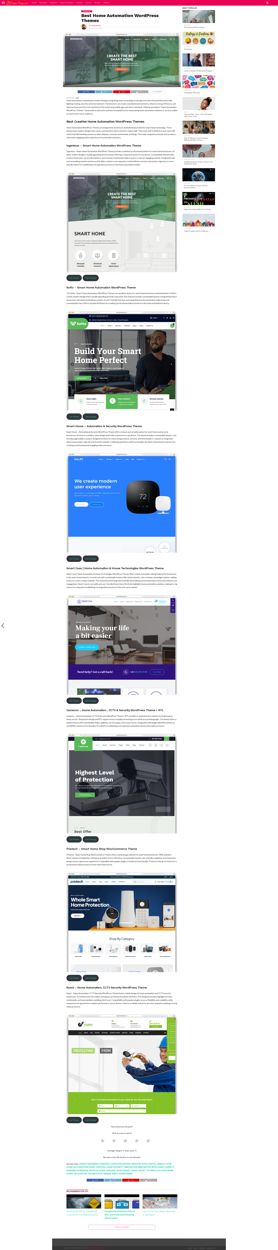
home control (97, 1167)
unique (107, 1174)
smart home (130, 1170)
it (174, 1167)
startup (82, 1174)
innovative (144, 1167)
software (167, 1170)
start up (71, 1174)
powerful (83, 1170)
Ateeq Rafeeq (96, 25)
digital (152, 1164)
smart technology (149, 1170)
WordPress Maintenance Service (96, 1248)
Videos (106, 3)
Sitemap (202, 1248)
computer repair (120, 1164)
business (93, 1164)
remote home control (102, 1170)
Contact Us (211, 1248)
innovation (130, 1167)
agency (83, 1164)
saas (119, 1170)
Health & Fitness (66, 3)
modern (71, 1170)
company (104, 1164)
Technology (95, 1174)
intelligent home (161, 1167)
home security (115, 1167)
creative (136, 1164)
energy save (164, 1164)
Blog (195, 1248)
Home (34, 3)
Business (43, 3)
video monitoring (122, 1174)
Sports (97, 3)
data (145, 1164)
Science (79, 3)
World (88, 3)
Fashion (53, 3)
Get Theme (74, 278)
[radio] (102, 1141)
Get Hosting (90, 278)
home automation (77, 1167)
